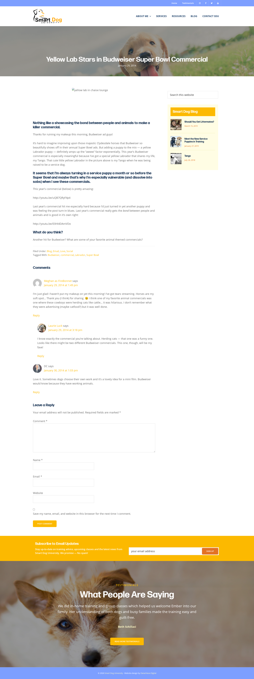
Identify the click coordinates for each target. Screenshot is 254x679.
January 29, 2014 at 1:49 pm (61, 285)
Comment (40, 421)
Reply (36, 315)
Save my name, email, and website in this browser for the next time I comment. (82, 513)
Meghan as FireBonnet (58, 281)
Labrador (80, 255)
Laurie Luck (55, 325)
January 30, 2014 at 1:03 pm (61, 370)
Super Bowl (92, 255)
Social (69, 251)
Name (38, 460)
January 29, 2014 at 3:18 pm (65, 330)
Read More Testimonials (127, 641)
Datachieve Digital (148, 673)
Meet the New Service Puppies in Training (196, 140)
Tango (187, 156)
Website (38, 493)
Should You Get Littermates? (199, 122)
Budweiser (54, 255)
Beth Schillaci (127, 626)
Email (56, 251)
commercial (67, 255)
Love (62, 251)
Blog (49, 251)
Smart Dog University (114, 673)
